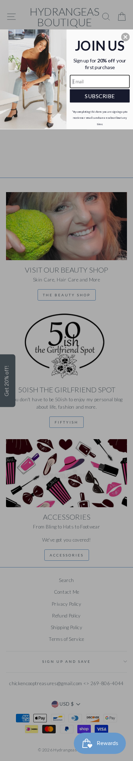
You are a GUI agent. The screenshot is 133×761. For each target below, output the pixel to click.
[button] (125, 37)
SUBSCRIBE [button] (100, 95)
